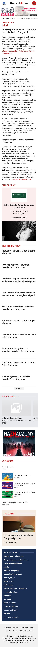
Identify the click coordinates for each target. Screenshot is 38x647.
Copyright (5, 638)
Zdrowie (7, 614)
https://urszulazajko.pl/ (22, 179)
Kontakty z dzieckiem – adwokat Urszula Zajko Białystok (18, 308)
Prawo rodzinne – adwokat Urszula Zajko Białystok (19, 336)
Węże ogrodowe (7, 467)
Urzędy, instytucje (11, 610)
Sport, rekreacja (10, 603)
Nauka (16, 487)
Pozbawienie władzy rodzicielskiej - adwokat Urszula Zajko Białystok (19, 294)
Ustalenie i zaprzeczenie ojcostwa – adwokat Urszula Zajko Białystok (19, 280)
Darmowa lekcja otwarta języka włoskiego (25, 493)
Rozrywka (7, 599)
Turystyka (17, 478)
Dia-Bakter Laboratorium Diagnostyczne (18, 537)
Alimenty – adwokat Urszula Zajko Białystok (18, 322)
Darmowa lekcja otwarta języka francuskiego (25, 485)
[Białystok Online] (19, 3)
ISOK (21, 631)
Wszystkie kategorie (11, 617)
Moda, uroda (5, 504)
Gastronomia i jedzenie (13, 563)
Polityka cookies (27, 636)
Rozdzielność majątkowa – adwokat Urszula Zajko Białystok (18, 350)
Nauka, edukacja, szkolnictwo (15, 589)
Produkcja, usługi (10, 592)
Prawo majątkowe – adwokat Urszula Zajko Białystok (16, 378)
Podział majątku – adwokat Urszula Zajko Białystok (19, 364)
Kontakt (8, 631)
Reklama (7, 596)
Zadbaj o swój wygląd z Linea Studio (14, 502)
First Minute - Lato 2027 (22, 476)
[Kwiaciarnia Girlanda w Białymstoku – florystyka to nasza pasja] (16, 408)
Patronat (25, 628)
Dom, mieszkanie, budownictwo (16, 560)
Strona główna (6, 18)
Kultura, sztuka (9, 578)
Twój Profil (29, 631)
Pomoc (15, 631)
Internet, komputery (11, 571)
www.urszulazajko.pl (19, 217)
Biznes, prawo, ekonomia (13, 556)
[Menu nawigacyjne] (34, 3)
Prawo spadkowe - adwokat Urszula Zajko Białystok (15, 266)
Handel (4, 469)
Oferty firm (15, 18)
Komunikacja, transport (13, 574)
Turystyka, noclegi (11, 606)
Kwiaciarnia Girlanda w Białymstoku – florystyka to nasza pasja (16, 420)
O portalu (7, 628)
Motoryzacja (8, 585)
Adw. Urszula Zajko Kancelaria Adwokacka (19, 206)
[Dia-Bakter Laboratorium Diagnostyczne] (19, 524)
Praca (32, 628)
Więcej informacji (10, 542)
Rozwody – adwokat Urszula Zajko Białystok (18, 252)
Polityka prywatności (12, 636)
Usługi (21, 18)
